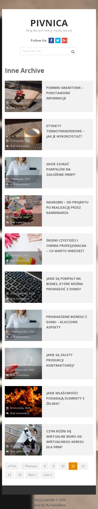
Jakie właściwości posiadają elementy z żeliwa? (65, 398)
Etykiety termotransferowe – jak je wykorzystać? (65, 131)
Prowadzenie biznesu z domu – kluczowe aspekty (66, 321)
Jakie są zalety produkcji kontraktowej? (60, 360)
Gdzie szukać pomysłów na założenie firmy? (61, 169)
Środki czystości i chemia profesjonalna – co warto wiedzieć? (66, 245)
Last (47, 475)
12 (83, 466)
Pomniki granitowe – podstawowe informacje (65, 92)
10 (62, 466)
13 (9, 475)
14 (19, 475)
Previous (30, 466)
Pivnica (49, 22)
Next (31, 475)
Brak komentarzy (19, 108)
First (12, 466)
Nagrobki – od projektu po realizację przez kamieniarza (67, 207)
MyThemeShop (56, 505)
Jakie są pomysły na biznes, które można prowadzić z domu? (64, 283)
